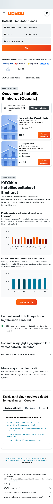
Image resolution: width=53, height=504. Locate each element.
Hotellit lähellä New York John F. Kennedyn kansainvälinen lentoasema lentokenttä (23, 423)
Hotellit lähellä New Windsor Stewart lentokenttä (25, 440)
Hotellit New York (27, 460)
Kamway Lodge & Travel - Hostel (33, 118)
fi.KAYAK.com (10, 458)
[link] (26, 302)
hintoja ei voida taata (10, 481)
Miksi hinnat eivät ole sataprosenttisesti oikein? (23, 497)
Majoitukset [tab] (30, 408)
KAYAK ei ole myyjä (12, 488)
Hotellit (20, 458)
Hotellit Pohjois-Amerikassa (35, 458)
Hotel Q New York (27, 143)
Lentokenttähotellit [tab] (13, 408)
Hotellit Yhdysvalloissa (10, 460)
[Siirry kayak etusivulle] (16, 13)
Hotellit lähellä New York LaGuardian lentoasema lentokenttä (25, 435)
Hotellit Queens (41, 460)
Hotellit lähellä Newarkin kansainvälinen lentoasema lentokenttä (26, 429)
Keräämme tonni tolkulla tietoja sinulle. (20, 492)
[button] (4, 13)
